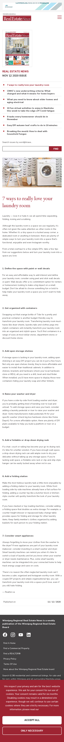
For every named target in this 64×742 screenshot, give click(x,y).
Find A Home (9, 643)
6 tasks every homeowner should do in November (27, 118)
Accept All (32, 720)
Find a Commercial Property (16, 648)
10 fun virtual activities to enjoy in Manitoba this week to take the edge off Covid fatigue (30, 109)
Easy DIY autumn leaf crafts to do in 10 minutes (32, 125)
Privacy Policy (9, 658)
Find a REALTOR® (12, 653)
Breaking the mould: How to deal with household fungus (27, 132)
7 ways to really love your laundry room (28, 85)
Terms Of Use (10, 664)
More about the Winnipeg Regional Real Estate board (28, 669)
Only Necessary (32, 730)
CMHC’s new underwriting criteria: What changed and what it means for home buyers (31, 92)
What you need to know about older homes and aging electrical (32, 101)
